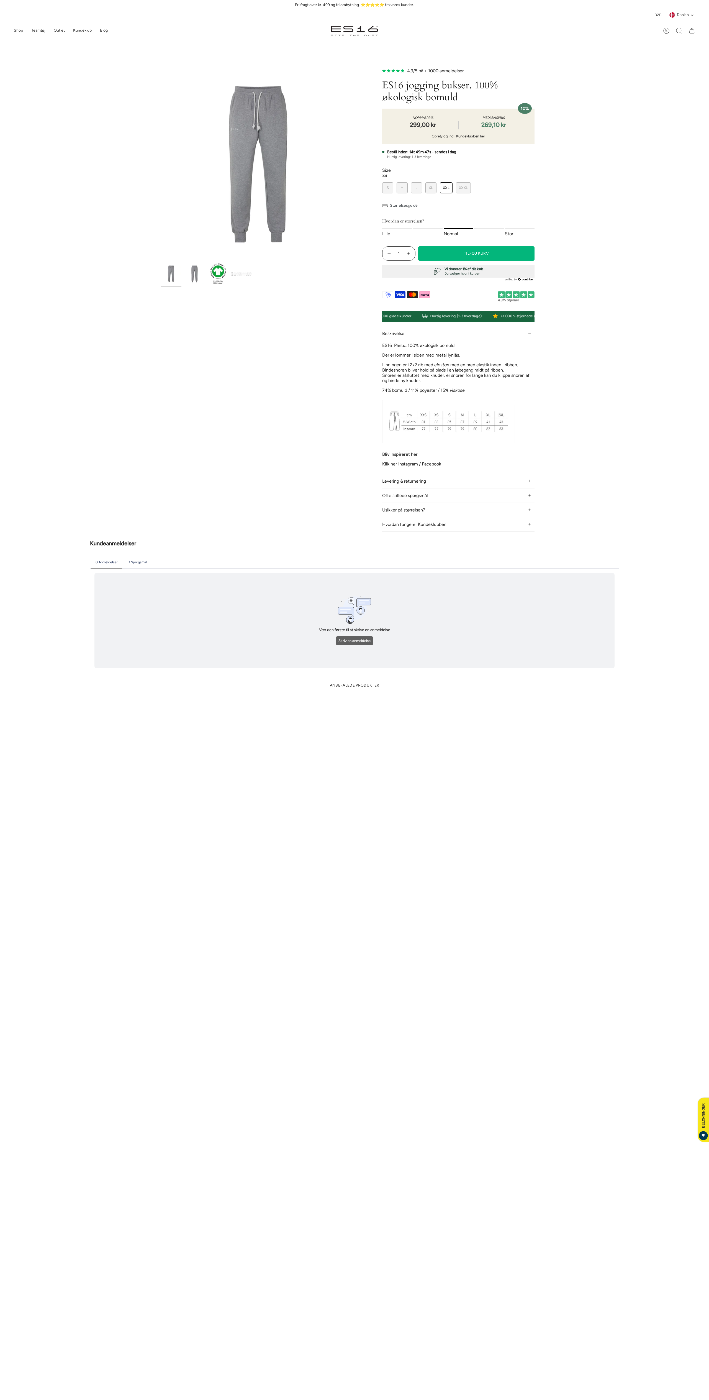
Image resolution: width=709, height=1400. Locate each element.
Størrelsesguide (404, 205)
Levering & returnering (404, 481)
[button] (38, 31)
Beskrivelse (393, 333)
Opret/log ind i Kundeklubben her (458, 136)
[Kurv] (691, 30)
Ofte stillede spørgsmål (405, 495)
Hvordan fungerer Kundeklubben (414, 524)
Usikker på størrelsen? (403, 510)
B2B (658, 15)
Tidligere (160, 163)
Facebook (431, 464)
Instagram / (410, 464)
